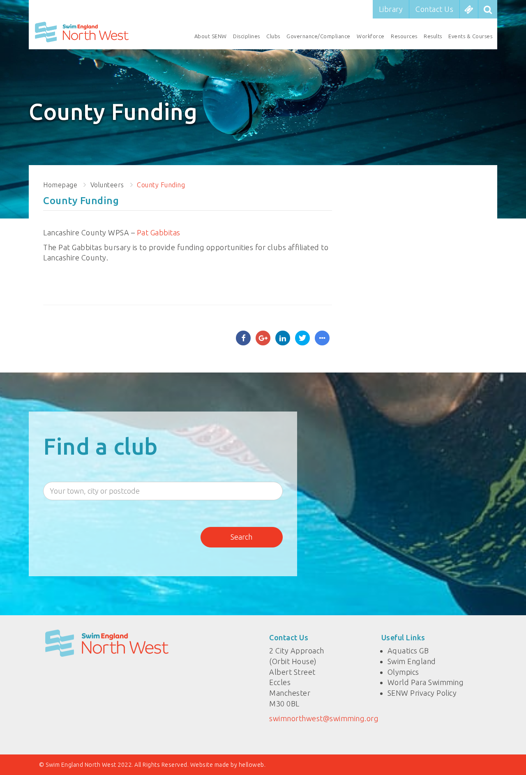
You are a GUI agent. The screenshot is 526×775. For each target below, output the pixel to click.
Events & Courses (470, 36)
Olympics (403, 672)
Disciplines (246, 36)
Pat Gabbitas (158, 232)
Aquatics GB (408, 650)
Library (391, 9)
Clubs (273, 36)
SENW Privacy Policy (422, 693)
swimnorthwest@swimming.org (323, 718)
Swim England (412, 661)
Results (433, 36)
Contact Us (434, 9)
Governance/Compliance (318, 36)
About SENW (210, 36)
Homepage (60, 185)
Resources (404, 36)
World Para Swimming (426, 682)
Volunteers (107, 185)
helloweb (251, 764)
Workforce (371, 36)
